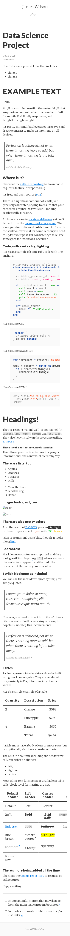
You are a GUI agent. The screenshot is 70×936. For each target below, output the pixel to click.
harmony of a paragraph (40, 223)
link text (11, 826)
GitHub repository (32, 875)
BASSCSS (8, 441)
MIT (38, 194)
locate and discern (40, 219)
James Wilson (35, 6)
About (35, 15)
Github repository (32, 184)
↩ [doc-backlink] (60, 904)
